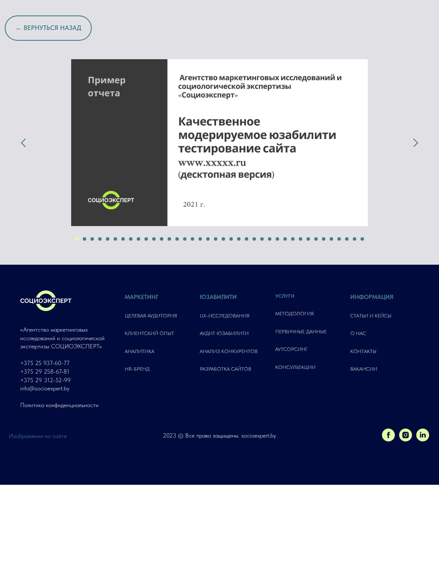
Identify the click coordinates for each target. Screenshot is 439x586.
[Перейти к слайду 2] (84, 239)
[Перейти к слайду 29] (293, 239)
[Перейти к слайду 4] (100, 239)
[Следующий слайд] (415, 143)
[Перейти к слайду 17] (200, 239)
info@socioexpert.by (44, 388)
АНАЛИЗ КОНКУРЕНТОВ (229, 351)
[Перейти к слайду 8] (130, 239)
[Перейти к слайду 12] (161, 239)
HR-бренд (137, 369)
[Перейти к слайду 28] (285, 239)
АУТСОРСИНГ (291, 349)
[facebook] (388, 439)
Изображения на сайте (38, 435)
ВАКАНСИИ (363, 369)
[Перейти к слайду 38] (362, 239)
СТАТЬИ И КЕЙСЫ (370, 316)
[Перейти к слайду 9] (138, 239)
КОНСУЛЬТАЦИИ (295, 367)
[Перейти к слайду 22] (239, 239)
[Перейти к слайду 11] (154, 239)
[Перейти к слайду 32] (316, 239)
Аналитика (139, 351)
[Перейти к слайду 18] (208, 239)
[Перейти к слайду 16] (192, 239)
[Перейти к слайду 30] (300, 239)
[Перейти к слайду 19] (215, 239)
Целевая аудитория (151, 316)
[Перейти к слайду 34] (331, 239)
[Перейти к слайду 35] (339, 239)
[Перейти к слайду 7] (123, 239)
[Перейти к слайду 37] (354, 239)
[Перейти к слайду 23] (246, 239)
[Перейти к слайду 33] (323, 239)
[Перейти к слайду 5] (107, 239)
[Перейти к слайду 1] (76, 239)
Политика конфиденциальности (59, 405)
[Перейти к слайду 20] (223, 239)
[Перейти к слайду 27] (277, 239)
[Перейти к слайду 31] (308, 239)
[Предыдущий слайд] (23, 143)
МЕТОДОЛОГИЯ (294, 314)
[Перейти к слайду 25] (262, 239)
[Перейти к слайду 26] (269, 239)
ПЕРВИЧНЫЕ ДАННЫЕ (301, 332)
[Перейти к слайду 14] (177, 239)
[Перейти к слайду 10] (146, 239)
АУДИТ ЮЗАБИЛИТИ (224, 333)
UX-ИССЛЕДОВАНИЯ (225, 316)
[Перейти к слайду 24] (254, 239)
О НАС (358, 333)
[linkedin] (422, 439)
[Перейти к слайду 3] (92, 239)
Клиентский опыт (149, 333)
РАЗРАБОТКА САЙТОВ (225, 369)
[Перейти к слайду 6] (115, 239)
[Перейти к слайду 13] (169, 239)
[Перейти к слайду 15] (184, 239)
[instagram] (405, 439)
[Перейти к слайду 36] (347, 239)
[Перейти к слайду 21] (231, 239)
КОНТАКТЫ (363, 351)
